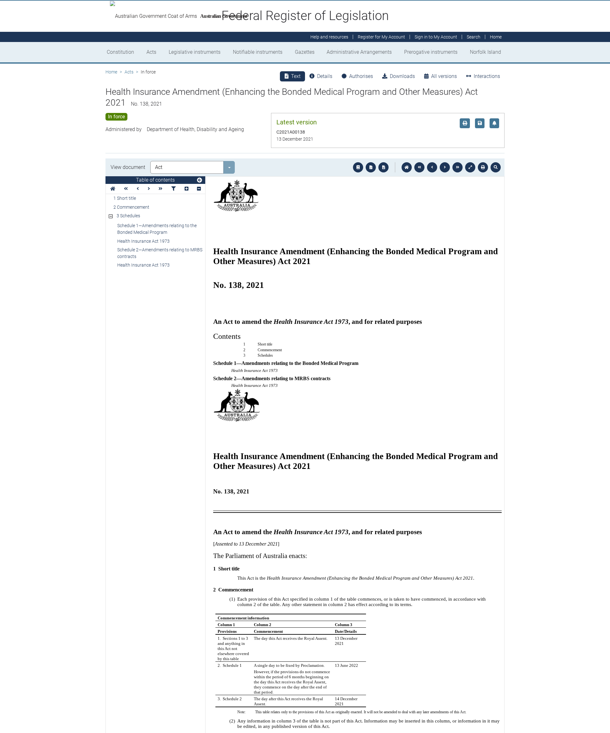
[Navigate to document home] (407, 167)
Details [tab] (324, 76)
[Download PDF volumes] (371, 167)
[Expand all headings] (186, 189)
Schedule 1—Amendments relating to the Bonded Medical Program (157, 229)
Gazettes (305, 52)
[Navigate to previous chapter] (419, 167)
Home (111, 71)
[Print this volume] (483, 167)
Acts (151, 52)
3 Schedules (128, 215)
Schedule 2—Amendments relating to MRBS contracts (159, 253)
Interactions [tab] (487, 76)
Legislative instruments (194, 52)
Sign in (436, 36)
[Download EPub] (358, 167)
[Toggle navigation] (199, 180)
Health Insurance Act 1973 (143, 241)
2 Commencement (131, 207)
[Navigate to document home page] (112, 189)
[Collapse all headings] (199, 189)
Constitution (120, 52)
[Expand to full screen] (470, 167)
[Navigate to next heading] (149, 189)
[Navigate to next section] (445, 167)
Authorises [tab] (361, 76)
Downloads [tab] (402, 76)
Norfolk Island (485, 52)
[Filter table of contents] (173, 189)
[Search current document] (496, 167)
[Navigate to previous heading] (138, 189)
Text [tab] (296, 76)
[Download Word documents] (383, 167)
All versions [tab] (444, 76)
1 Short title (124, 198)
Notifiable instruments (257, 52)
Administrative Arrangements (359, 52)
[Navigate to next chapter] (457, 167)
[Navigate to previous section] (432, 167)
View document (128, 167)
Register (381, 36)
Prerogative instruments (431, 52)
